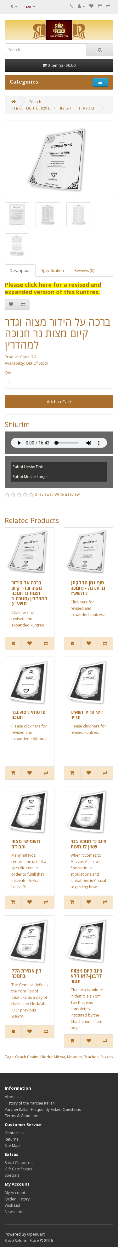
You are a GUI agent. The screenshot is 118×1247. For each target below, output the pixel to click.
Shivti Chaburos (18, 1162)
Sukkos (106, 1057)
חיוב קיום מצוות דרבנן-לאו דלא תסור (86, 975)
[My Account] (81, 6)
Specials (12, 1175)
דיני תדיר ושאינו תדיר (86, 715)
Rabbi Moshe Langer (31, 476)
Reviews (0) (84, 270)
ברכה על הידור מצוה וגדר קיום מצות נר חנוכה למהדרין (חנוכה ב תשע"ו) (29, 593)
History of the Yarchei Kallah (30, 1103)
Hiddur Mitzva (52, 1057)
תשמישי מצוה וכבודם (25, 844)
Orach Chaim (26, 1057)
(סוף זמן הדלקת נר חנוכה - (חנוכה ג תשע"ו (87, 587)
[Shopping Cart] (100, 6)
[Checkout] (108, 6)
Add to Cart (59, 401)
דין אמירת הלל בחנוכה (26, 973)
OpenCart (36, 1234)
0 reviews (43, 494)
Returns (11, 1139)
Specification (52, 270)
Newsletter (14, 1211)
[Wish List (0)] (91, 6)
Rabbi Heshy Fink (28, 466)
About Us (13, 1096)
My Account (15, 1192)
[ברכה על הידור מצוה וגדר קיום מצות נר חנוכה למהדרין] (59, 158)
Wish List (12, 1205)
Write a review (67, 494)
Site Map (12, 1145)
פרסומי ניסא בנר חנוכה (28, 715)
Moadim (74, 1057)
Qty (8, 372)
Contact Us (14, 1133)
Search (35, 101)
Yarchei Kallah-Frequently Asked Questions (43, 1109)
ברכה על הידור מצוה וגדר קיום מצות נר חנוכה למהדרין (52, 108)
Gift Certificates (18, 1169)
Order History (17, 1199)
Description (20, 270)
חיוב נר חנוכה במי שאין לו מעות (88, 844)
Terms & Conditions (22, 1115)
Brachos (91, 1057)
